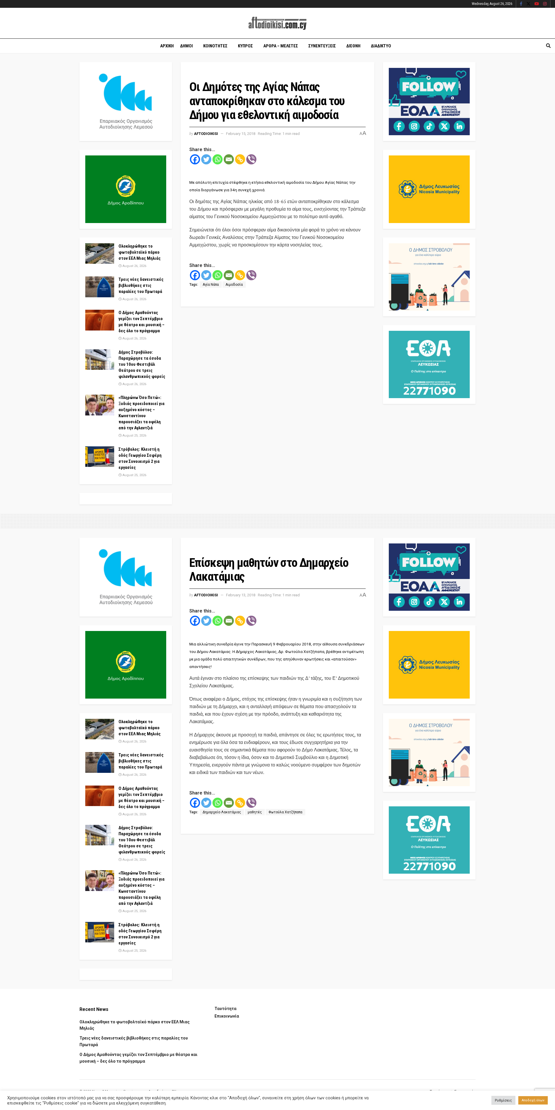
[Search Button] (548, 46)
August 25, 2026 (134, 435)
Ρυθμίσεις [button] (503, 1100)
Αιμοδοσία (234, 285)
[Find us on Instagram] (545, 4)
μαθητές (255, 812)
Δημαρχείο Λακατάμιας (222, 812)
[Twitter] (206, 159)
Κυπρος (245, 46)
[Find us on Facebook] (521, 4)
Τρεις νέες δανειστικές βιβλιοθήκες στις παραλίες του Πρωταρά (141, 285)
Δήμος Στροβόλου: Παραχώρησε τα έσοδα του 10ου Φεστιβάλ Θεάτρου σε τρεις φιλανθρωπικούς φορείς (142, 364)
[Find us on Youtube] (536, 4)
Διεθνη (353, 46)
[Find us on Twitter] (528, 4)
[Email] (229, 159)
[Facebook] (195, 159)
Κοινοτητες (215, 46)
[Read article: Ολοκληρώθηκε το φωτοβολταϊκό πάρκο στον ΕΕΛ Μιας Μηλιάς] (99, 253)
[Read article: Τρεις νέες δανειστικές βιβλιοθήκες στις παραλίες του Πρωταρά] (99, 286)
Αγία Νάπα (211, 285)
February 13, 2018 (240, 595)
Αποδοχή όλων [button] (533, 1100)
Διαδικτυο (381, 46)
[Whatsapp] (217, 159)
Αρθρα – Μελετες (280, 46)
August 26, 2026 (134, 266)
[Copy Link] (240, 159)
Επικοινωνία (226, 1016)
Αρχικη (167, 46)
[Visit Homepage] (277, 23)
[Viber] (251, 159)
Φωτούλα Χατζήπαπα (285, 812)
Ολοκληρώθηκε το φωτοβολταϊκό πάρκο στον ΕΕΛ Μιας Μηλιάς (140, 252)
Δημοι (186, 46)
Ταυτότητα (225, 1008)
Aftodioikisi (206, 133)
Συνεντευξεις (322, 46)
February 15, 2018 (240, 133)
